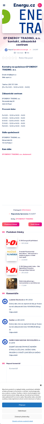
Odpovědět (13, 312)
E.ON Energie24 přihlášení (28, 240)
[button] (41, 385)
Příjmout (22, 405)
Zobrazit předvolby (22, 417)
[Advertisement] (22, 179)
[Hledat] (40, 5)
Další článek (35, 224)
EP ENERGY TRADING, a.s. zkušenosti (16, 154)
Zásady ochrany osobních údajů (22, 421)
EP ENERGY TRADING (24, 219)
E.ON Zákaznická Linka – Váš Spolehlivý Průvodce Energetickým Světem (29, 268)
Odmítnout (22, 411)
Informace (26, 210)
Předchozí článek (10, 224)
